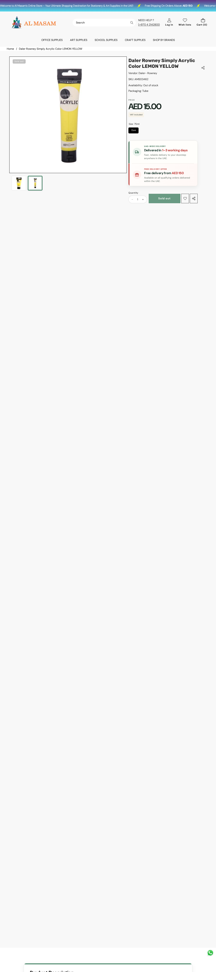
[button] (203, 22)
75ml (133, 129)
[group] (19, 183)
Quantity (133, 192)
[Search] (132, 23)
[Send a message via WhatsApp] (210, 953)
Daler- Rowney (148, 73)
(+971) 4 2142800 (149, 24)
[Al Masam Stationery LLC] (33, 22)
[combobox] (104, 22)
